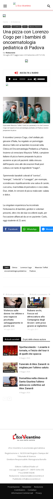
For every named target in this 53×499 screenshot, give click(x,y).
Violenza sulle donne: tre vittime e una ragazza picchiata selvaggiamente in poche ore (14, 318)
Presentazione (14, 487)
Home (5, 22)
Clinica (14, 267)
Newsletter (26, 487)
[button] (49, 6)
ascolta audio (9, 79)
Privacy (39, 493)
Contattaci (32, 490)
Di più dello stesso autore (34, 339)
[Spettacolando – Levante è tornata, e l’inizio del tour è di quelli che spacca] (10, 350)
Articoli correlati (12, 339)
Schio (25, 27)
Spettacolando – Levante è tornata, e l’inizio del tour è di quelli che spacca (34, 350)
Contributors (19, 490)
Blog (5, 354)
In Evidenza (15, 22)
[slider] (41, 78)
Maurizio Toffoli (41, 267)
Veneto (6, 385)
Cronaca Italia (10, 307)
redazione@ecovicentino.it (32, 475)
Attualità (7, 27)
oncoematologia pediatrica (15, 271)
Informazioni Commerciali (22, 493)
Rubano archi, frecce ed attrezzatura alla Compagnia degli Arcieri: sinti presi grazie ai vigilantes (37, 318)
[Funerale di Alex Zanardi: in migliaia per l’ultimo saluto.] (10, 367)
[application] (26, 79)
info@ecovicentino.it (31, 479)
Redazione (10, 53)
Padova (33, 271)
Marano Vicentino (35, 27)
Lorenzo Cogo (26, 267)
